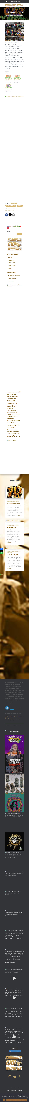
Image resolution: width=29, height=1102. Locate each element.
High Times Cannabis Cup (13, 420)
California (9, 398)
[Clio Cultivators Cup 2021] (8, 77)
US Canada (20, 205)
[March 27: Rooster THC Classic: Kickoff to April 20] (14, 939)
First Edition (14, 414)
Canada (14, 398)
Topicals (17, 431)
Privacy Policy (17, 1087)
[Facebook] (1, 549)
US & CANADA (11, 260)
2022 (13, 392)
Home (10, 1087)
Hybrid (8, 422)
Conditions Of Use (11, 1090)
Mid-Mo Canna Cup (16, 551)
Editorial (16, 501)
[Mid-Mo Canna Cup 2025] (10, 548)
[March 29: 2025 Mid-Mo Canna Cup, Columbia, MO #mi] (14, 900)
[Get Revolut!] (14, 626)
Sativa (12, 427)
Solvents (16, 427)
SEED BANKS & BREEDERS (14, 275)
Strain (16, 429)
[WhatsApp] (1, 553)
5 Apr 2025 (19, 713)
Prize (13, 425)
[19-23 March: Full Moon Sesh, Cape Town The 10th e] (14, 919)
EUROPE (10, 257)
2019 (9, 208)
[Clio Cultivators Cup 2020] (17, 77)
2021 (10, 392)
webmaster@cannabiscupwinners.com (15, 1)
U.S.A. (9, 433)
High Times (10, 418)
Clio (16, 208)
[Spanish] (8, 227)
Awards (10, 396)
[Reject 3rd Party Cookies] (27, 1097)
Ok (4, 1099)
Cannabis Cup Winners (11, 407)
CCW (13, 501)
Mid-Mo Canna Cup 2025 (12, 555)
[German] (14, 226)
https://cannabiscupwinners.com (12, 718)
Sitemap (20, 1090)
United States (14, 433)
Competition (13, 410)
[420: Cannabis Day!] (12, 520)
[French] (12, 226)
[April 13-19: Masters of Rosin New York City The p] (14, 763)
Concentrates (10, 412)
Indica (12, 422)
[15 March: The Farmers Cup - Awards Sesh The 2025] (14, 1017)
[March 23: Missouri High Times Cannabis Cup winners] (14, 880)
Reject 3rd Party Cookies (12, 1099)
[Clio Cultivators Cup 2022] (8, 86)
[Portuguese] (20, 226)
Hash (13, 416)
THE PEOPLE (11, 281)
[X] (1, 551)
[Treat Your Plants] (14, 336)
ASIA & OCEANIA (12, 265)
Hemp (16, 416)
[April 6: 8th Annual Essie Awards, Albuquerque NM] (14, 802)
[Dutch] (8, 226)
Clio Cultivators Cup (10, 205)
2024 (19, 392)
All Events (14, 203)
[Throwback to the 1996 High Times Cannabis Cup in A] (14, 783)
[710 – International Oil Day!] (14, 491)
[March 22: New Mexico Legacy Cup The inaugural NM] (14, 958)
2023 (16, 392)
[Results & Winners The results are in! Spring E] (14, 997)
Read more (19, 515)
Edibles (9, 414)
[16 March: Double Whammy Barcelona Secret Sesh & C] (14, 978)
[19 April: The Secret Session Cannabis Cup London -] (14, 744)
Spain (8, 429)
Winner (9, 436)
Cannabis (13, 208)
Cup (15, 412)
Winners (16, 436)
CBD (8, 410)
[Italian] (16, 226)
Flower (18, 414)
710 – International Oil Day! (13, 503)
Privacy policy (23, 1099)
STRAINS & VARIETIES (13, 278)
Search (8, 231)
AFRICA (9, 268)
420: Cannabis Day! (11, 527)
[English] (10, 226)
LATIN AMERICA (11, 262)
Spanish (12, 429)
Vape (18, 433)
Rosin (8, 427)
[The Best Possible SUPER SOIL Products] (14, 148)
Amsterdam (13, 394)
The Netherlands (11, 431)
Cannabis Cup (12, 403)
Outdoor (9, 425)
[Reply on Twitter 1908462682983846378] (6, 721)
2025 (8, 394)
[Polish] (18, 226)
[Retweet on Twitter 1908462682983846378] (8, 721)
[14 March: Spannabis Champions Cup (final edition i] (14, 1036)
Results (17, 425)
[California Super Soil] (14, 454)
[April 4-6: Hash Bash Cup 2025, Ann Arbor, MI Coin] (14, 861)
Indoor (16, 422)
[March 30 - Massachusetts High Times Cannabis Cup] (14, 822)
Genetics (9, 416)
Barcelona (15, 396)
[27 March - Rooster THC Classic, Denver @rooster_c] (14, 841)
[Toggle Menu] (26, 5)
